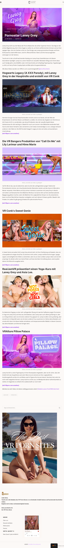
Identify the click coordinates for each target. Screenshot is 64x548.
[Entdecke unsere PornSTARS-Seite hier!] (48, 389)
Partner (5, 528)
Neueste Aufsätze (7, 523)
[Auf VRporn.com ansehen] (10, 133)
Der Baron (9, 38)
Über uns (5, 520)
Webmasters (6, 525)
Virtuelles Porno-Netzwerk (34, 544)
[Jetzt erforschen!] (44, 69)
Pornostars (14, 395)
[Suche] (63, 2)
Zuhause (9, 29)
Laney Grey (5, 395)
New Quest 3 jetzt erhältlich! (10, 534)
